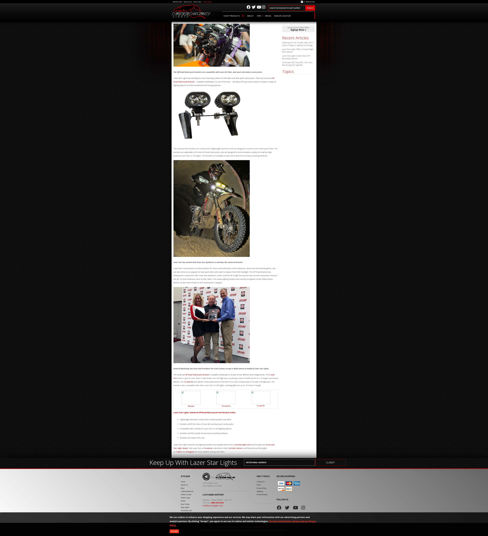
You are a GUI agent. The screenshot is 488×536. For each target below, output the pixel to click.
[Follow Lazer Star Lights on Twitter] (254, 7)
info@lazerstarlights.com (213, 505)
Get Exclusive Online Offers (298, 28)
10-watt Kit (188, 382)
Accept (174, 531)
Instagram (190, 452)
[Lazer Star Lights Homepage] (191, 12)
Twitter (179, 452)
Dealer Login (207, 2)
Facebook (208, 448)
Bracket (191, 406)
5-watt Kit (260, 406)
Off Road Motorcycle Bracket (197, 374)
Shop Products (232, 15)
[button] (291, 8)
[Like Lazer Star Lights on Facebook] (248, 7)
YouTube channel (235, 448)
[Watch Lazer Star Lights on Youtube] (259, 7)
